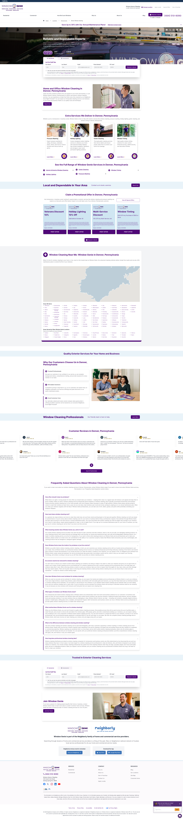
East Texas (66, 311)
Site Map (133, 775)
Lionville (94, 334)
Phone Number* (97, 64)
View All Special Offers (128, 200)
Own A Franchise (102, 775)
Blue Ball (46, 324)
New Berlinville (96, 317)
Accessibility (89, 808)
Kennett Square (86, 334)
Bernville (46, 317)
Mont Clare (104, 337)
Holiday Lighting (75, 138)
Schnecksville (115, 315)
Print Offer (55, 232)
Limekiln (84, 320)
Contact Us (101, 778)
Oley (103, 305)
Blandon (46, 322)
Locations (54, 20)
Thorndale (124, 334)
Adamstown (47, 305)
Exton (74, 337)
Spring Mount (124, 307)
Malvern (94, 337)
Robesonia (114, 305)
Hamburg (75, 320)
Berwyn (46, 334)
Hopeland (75, 326)
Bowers (46, 326)
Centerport (56, 319)
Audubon (46, 332)
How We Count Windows (64, 15)
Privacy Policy (68, 73)
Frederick (75, 305)
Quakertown (104, 320)
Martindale (85, 326)
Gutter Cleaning (99, 138)
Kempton (85, 305)
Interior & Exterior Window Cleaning (57, 170)
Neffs (94, 315)
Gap (74, 307)
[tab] (50, 58)
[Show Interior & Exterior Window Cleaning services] (73, 170)
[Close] (181, 24)
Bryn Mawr (56, 332)
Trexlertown (124, 320)
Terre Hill (123, 317)
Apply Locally (158, 7)
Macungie (85, 324)
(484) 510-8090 (172, 15)
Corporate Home (135, 778)
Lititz (84, 322)
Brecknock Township (56, 310)
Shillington (114, 320)
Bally (46, 311)
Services (71, 766)
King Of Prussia (96, 332)
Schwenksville (115, 317)
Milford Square (96, 307)
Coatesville (66, 332)
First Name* (48, 64)
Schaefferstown (115, 313)
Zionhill (132, 309)
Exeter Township (67, 322)
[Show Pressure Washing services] (105, 173)
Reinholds (104, 326)
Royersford (114, 337)
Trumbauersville (125, 322)
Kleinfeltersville (86, 309)
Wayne (132, 334)
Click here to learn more (114, 24)
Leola (84, 317)
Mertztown (95, 305)
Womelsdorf (133, 305)
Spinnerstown (124, 305)
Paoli (113, 334)
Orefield (104, 307)
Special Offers (166, 7)
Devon (65, 337)
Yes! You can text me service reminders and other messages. (61, 70)
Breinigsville (56, 312)
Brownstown (56, 314)
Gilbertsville (75, 313)
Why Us (94, 15)
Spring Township (125, 309)
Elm (64, 313)
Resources (134, 766)
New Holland (95, 320)
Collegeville (66, 334)
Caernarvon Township (56, 317)
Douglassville (57, 325)
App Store (101, 753)
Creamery (56, 321)
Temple (123, 315)
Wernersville (124, 326)
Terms (62, 73)
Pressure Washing (52, 138)
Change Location (147, 7)
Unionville (124, 337)
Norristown (114, 332)
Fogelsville (66, 326)
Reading (104, 322)
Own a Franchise (176, 7)
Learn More (50, 157)
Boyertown (56, 307)
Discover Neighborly (74, 753)
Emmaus (65, 317)
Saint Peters (114, 307)
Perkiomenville (105, 313)
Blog (144, 15)
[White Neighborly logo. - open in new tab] (4, 1)
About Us (119, 15)
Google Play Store (115, 753)
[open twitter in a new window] (170, 30)
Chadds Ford (56, 334)
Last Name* (64, 64)
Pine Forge (104, 315)
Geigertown (75, 309)
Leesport (85, 313)
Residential (6, 15)
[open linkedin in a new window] (177, 30)
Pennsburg (104, 311)
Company (101, 766)
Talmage (123, 313)
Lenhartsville (85, 315)
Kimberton (85, 337)
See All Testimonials (91, 471)
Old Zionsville (95, 326)
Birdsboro (46, 320)
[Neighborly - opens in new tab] (49, 789)
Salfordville (114, 309)
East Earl (65, 307)
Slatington (114, 326)
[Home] (44, 20)
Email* (78, 64)
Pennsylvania (64, 20)
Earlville (65, 305)
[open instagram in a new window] (173, 30)
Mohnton (94, 309)
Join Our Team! (49, 711)
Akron (46, 307)
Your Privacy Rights (112, 808)
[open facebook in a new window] (167, 30)
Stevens (123, 311)
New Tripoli (95, 322)
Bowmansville (57, 305)
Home (47, 20)
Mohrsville (95, 311)
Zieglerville (133, 307)
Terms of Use (72, 808)
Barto (46, 313)
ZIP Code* (112, 64)
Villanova (133, 332)
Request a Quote (156, 14)
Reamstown (104, 324)
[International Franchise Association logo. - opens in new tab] (45, 789)
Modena (104, 334)
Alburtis (46, 309)
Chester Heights (57, 337)
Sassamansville (115, 311)
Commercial (33, 15)
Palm (103, 309)
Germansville (76, 311)
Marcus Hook (105, 332)
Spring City (124, 332)
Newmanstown (96, 324)
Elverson (65, 315)
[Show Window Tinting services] (138, 170)
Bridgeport (47, 337)
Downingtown (76, 332)
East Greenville (67, 309)
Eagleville (75, 334)
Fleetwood (66, 324)
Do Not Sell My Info (98, 808)
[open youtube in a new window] (180, 30)
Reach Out (47, 104)
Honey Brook (76, 324)
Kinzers (84, 307)
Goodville (75, 315)
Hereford (75, 322)
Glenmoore (85, 332)
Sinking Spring (115, 324)
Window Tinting (122, 138)
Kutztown (85, 311)
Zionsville (133, 311)
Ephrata (65, 320)
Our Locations (134, 772)
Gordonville (75, 317)
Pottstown (104, 317)
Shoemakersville (115, 322)
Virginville (124, 324)
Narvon (94, 313)
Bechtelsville (47, 315)
